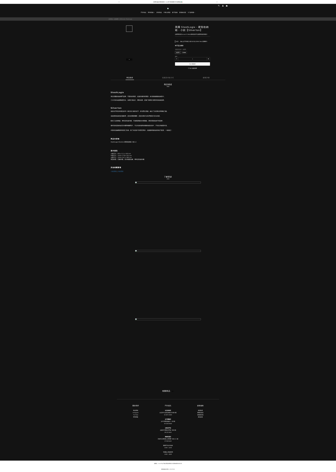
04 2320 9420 (168, 423)
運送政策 (200, 417)
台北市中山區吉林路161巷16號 (168, 412)
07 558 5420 (168, 441)
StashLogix (129, 19)
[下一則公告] (217, 2)
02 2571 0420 (168, 415)
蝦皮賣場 (135, 410)
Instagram (136, 412)
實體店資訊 (200, 412)
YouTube (135, 415)
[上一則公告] (119, 2)
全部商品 (110, 19)
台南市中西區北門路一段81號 (168, 430)
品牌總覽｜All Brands (119, 19)
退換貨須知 (200, 415)
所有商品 (159, 12)
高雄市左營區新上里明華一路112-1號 (168, 439)
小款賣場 (113, 171)
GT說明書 (191, 12)
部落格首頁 (182, 12)
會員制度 (200, 410)
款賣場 (121, 171)
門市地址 (143, 12)
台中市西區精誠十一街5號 (168, 421)
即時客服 (150, 12)
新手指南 (175, 12)
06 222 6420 (168, 432)
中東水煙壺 (167, 12)
